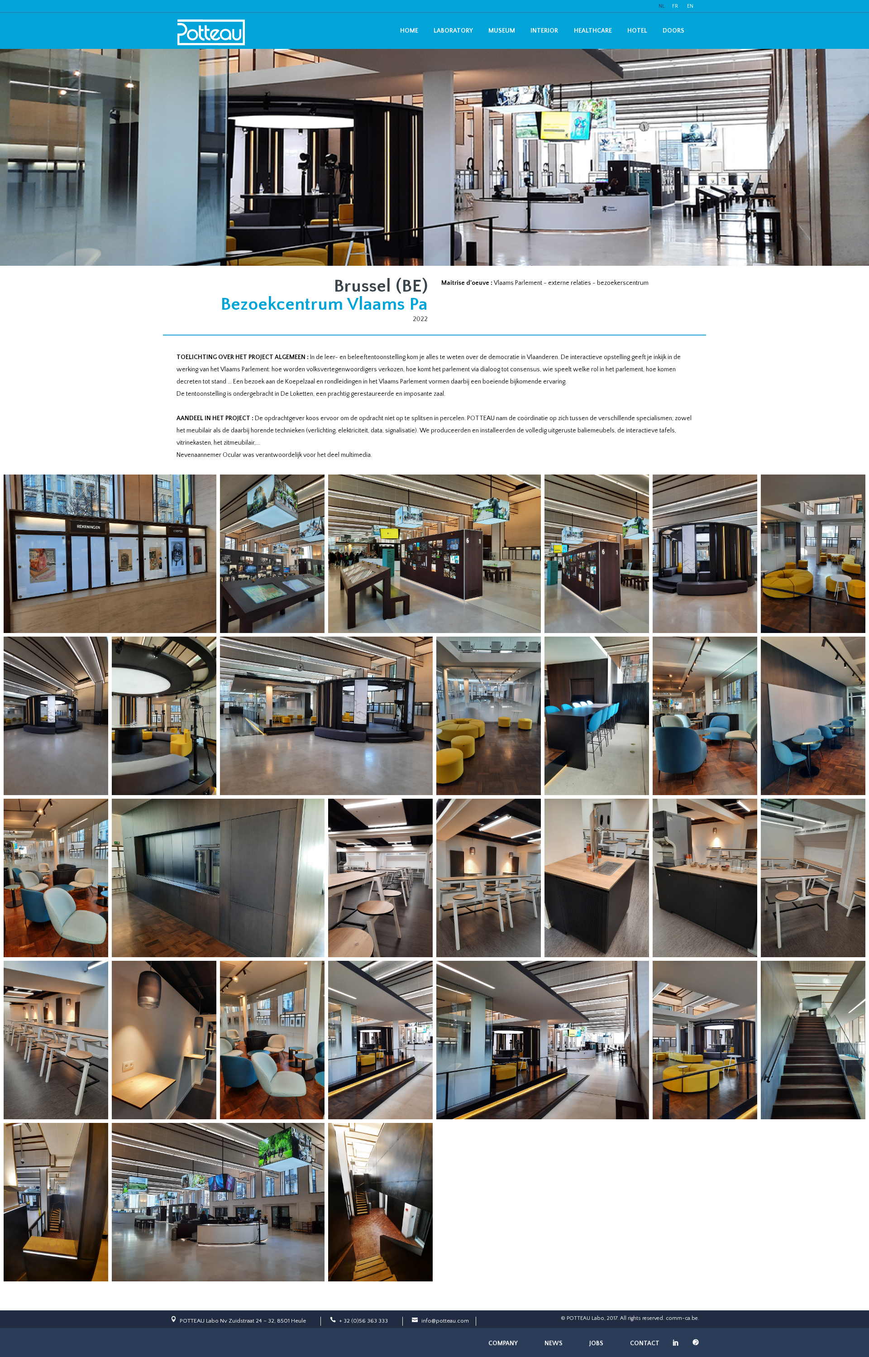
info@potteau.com (445, 1321)
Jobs (596, 1343)
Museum (501, 30)
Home (409, 30)
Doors (673, 30)
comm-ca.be (682, 1318)
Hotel (637, 30)
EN (690, 6)
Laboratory (453, 30)
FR (675, 6)
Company (503, 1343)
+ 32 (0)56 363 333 (363, 1321)
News (553, 1343)
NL (662, 6)
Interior (544, 30)
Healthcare (593, 30)
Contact (644, 1343)
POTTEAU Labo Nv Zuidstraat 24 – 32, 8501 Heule (243, 1321)
